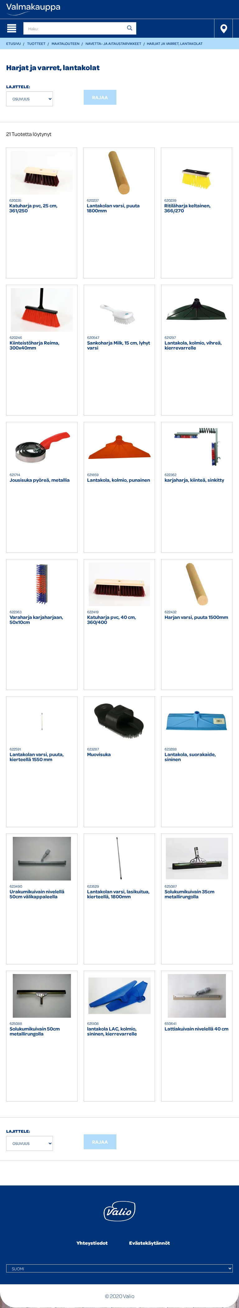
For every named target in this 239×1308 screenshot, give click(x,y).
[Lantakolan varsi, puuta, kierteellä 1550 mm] (42, 721)
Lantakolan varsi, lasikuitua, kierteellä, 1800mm (118, 894)
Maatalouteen (65, 43)
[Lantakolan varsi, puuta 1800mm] (119, 173)
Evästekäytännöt (149, 1242)
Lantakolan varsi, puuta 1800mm (113, 208)
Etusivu (13, 43)
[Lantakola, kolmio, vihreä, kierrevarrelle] (197, 310)
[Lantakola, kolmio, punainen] (119, 447)
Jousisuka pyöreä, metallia (40, 480)
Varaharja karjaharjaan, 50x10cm (36, 620)
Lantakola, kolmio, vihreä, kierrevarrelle (193, 345)
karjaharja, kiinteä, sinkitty (194, 480)
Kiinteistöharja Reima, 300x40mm (34, 345)
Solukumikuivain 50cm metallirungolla (35, 1031)
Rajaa (100, 97)
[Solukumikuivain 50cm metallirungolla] (42, 996)
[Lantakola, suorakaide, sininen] (197, 721)
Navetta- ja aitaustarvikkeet (113, 43)
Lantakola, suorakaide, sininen (190, 757)
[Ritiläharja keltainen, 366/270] (196, 173)
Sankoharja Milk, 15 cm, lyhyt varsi (118, 345)
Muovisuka (99, 755)
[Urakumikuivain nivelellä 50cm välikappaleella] (42, 859)
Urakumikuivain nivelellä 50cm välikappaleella (37, 894)
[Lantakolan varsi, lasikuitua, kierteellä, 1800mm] (119, 859)
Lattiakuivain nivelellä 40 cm (196, 1029)
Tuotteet (36, 43)
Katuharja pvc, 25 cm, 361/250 (33, 208)
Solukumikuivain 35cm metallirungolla (189, 894)
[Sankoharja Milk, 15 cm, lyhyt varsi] (119, 310)
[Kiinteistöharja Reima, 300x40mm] (42, 310)
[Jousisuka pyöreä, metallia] (42, 447)
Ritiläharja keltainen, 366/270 (187, 208)
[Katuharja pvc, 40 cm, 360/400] (119, 584)
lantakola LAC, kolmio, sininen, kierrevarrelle (112, 1031)
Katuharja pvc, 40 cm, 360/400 (111, 620)
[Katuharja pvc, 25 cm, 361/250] (41, 173)
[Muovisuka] (119, 721)
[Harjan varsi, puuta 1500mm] (197, 584)
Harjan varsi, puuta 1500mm (196, 617)
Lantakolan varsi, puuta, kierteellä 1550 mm (37, 757)
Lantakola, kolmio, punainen (118, 480)
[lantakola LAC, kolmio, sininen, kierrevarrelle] (119, 996)
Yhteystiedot (92, 1242)
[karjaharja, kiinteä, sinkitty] (197, 447)
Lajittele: (18, 86)
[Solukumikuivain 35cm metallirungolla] (197, 859)
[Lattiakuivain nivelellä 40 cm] (197, 996)
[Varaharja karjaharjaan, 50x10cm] (42, 584)
